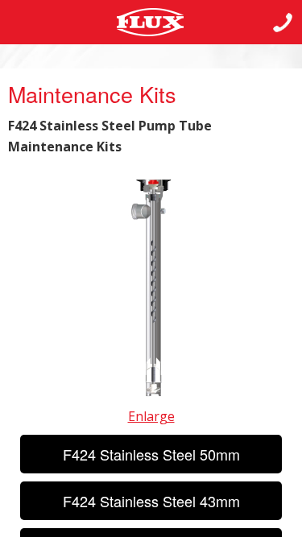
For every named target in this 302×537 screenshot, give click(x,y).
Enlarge (151, 416)
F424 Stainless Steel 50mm (151, 454)
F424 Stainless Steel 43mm (151, 500)
